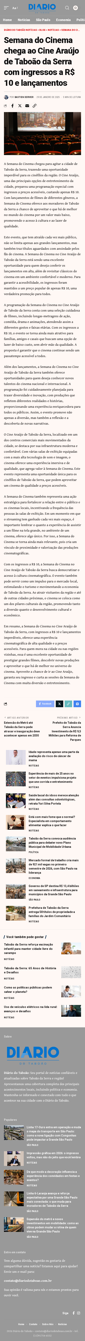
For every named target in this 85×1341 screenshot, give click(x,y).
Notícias (34, 765)
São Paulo (34, 899)
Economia (34, 878)
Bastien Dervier (24, 97)
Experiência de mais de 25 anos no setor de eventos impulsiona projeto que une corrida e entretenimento (52, 777)
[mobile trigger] (7, 8)
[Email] (27, 105)
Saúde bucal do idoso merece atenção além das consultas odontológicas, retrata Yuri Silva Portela (54, 799)
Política (34, 852)
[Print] (77, 704)
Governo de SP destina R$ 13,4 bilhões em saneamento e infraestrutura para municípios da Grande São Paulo (54, 890)
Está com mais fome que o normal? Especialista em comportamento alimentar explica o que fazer (52, 821)
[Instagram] (78, 1313)
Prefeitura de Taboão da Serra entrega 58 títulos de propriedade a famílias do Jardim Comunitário (52, 912)
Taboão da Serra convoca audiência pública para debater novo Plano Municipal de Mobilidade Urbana (52, 842)
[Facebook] (74, 1313)
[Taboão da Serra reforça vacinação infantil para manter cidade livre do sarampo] (71, 948)
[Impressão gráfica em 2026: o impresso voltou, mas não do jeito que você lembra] (14, 1158)
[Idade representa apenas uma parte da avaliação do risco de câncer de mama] (16, 757)
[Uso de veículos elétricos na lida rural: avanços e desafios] (71, 1011)
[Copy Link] (34, 105)
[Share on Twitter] (19, 105)
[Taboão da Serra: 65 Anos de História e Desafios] (71, 972)
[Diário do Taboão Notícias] (42, 8)
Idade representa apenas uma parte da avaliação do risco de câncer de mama (54, 756)
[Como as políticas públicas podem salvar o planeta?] (71, 991)
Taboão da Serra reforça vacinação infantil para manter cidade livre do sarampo (28, 949)
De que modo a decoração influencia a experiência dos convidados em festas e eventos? (53, 1176)
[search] (67, 8)
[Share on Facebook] (12, 105)
